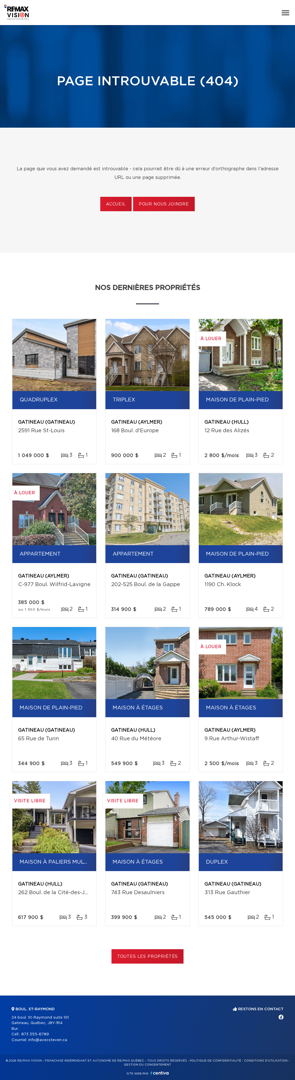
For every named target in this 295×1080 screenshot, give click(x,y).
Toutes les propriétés (147, 957)
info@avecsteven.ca (47, 1040)
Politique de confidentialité (215, 1060)
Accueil (116, 204)
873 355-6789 (35, 1034)
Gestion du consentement (147, 1064)
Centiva (159, 1073)
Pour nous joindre (164, 204)
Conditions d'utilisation (266, 1060)
